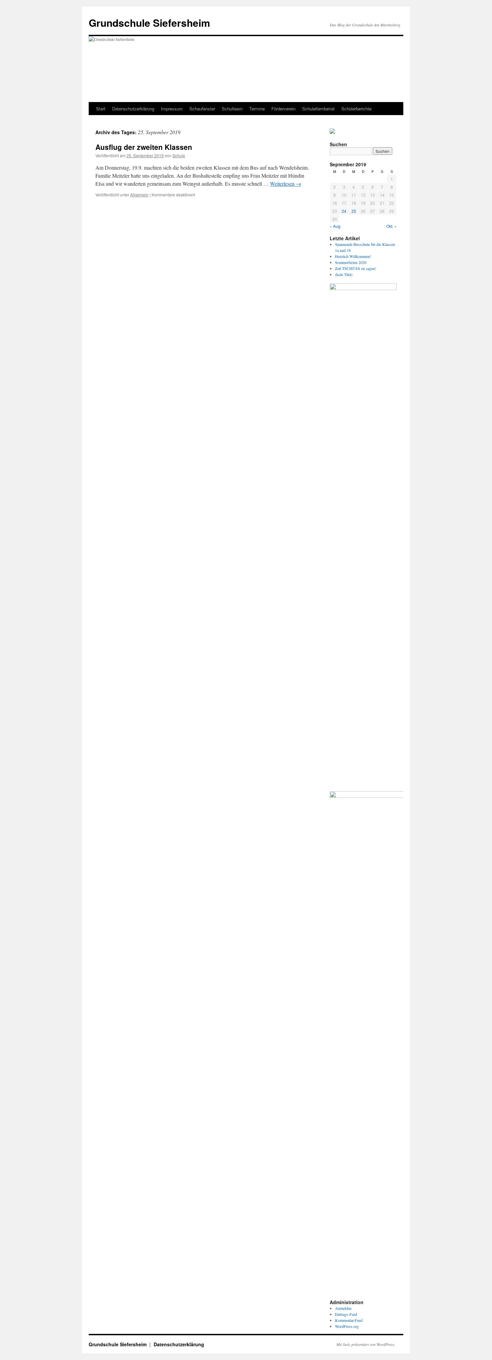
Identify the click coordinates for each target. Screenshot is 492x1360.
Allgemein (139, 194)
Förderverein (283, 108)
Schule (178, 155)
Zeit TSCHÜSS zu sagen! (355, 268)
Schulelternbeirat (318, 108)
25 (353, 211)
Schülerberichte (356, 108)
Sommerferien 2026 (350, 262)
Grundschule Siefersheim (149, 22)
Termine (257, 108)
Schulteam (232, 108)
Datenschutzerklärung (133, 108)
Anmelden (343, 1308)
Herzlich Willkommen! (353, 256)
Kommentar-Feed (348, 1320)
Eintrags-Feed (346, 1314)
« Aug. (335, 226)
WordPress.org (347, 1326)
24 (344, 211)
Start (100, 108)
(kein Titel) (343, 274)
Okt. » (391, 226)
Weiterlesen (285, 183)
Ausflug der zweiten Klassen (143, 147)
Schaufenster (202, 108)
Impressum (172, 108)
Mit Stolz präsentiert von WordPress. (365, 1344)
